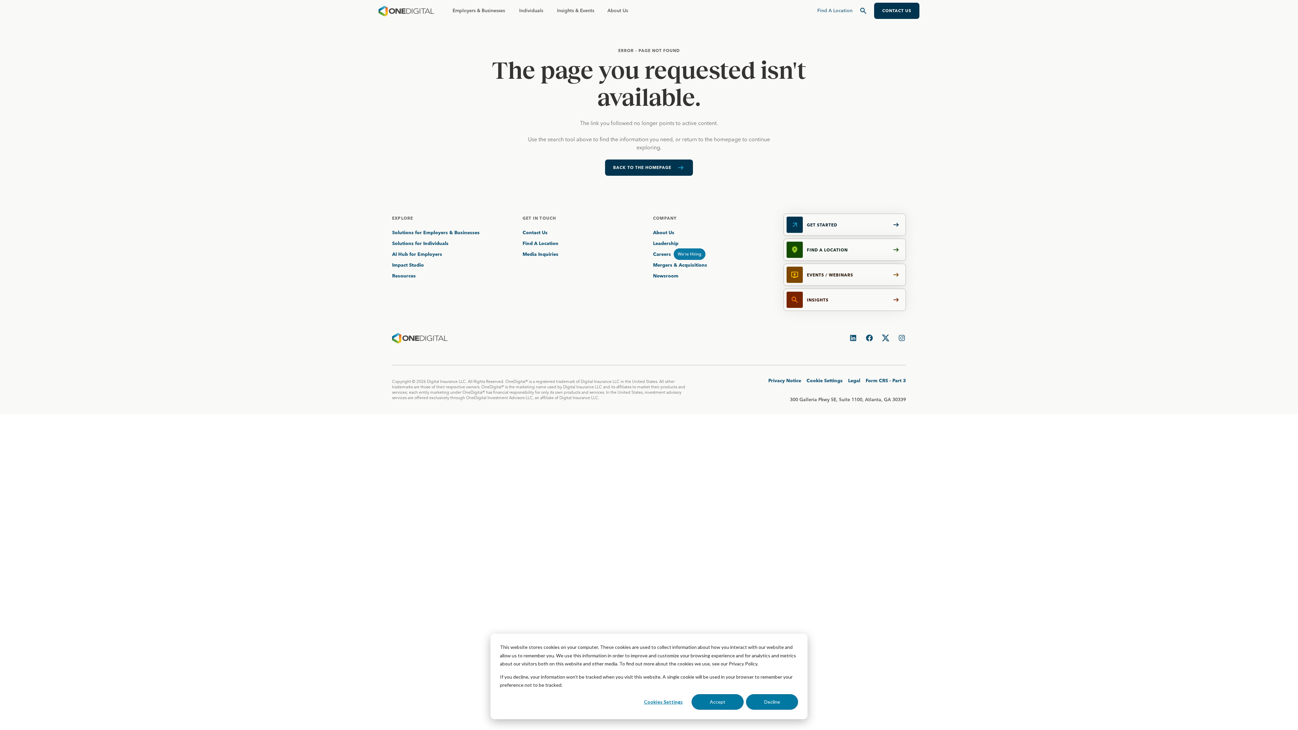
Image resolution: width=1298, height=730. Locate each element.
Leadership (665, 243)
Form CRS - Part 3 (886, 381)
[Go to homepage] (406, 10)
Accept (717, 702)
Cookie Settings (825, 381)
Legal (854, 381)
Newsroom (665, 276)
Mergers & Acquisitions (680, 265)
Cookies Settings (663, 702)
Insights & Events (575, 10)
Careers (662, 254)
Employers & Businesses (479, 10)
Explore (402, 218)
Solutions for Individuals (420, 243)
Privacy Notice (784, 381)
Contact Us (535, 232)
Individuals (531, 10)
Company (665, 218)
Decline (772, 702)
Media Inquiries (540, 254)
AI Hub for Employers (417, 254)
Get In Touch (539, 218)
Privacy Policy (743, 663)
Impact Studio (408, 265)
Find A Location (540, 243)
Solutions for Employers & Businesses (436, 232)
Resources (404, 276)
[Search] (863, 11)
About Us (617, 10)
